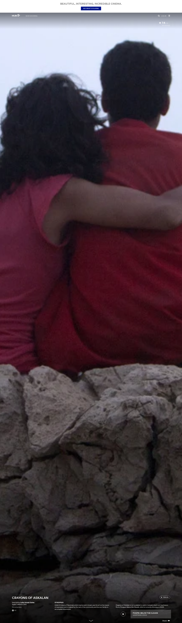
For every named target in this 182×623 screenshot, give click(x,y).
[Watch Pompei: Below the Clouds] (123, 614)
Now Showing (31, 16)
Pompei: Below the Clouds (145, 613)
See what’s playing (91, 8)
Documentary (16, 607)
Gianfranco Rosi (140, 615)
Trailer (166, 597)
